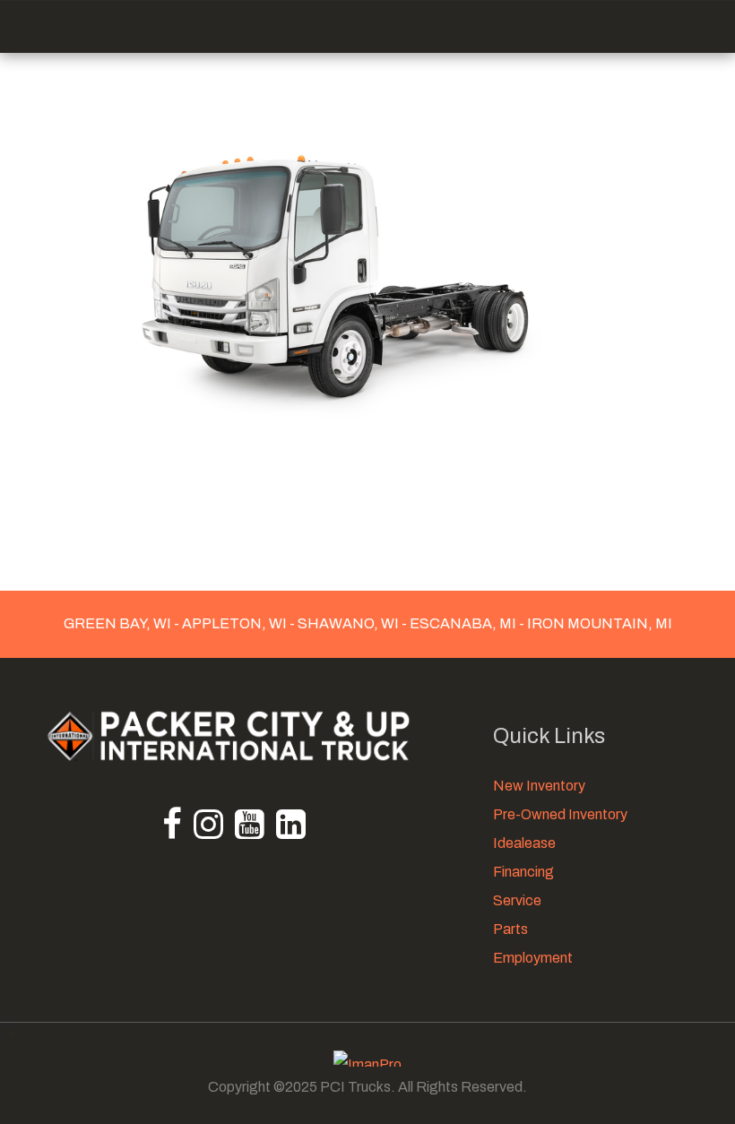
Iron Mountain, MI (598, 623)
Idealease (524, 843)
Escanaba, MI (463, 623)
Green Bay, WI (119, 623)
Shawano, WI (348, 623)
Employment (533, 957)
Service (517, 900)
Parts (510, 929)
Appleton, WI (234, 623)
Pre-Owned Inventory (560, 814)
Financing (523, 871)
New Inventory (539, 785)
